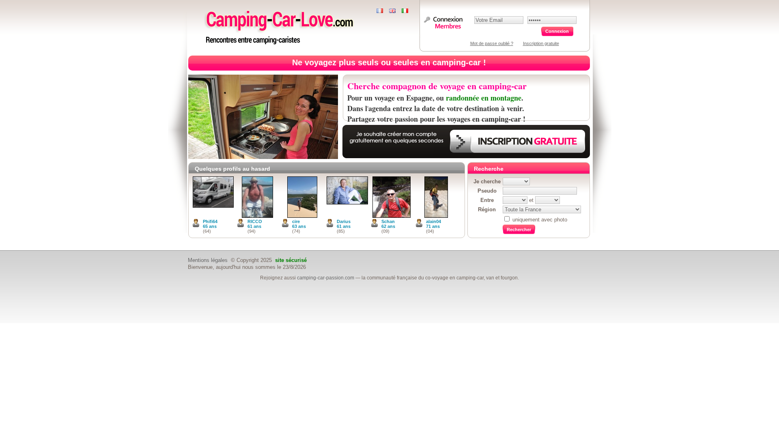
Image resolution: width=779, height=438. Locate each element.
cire (296, 221)
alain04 (433, 221)
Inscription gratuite (541, 43)
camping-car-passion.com (325, 277)
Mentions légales (208, 260)
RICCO (254, 221)
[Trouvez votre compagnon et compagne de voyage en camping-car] (281, 44)
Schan (388, 221)
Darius (344, 221)
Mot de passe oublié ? (491, 43)
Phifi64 (210, 221)
